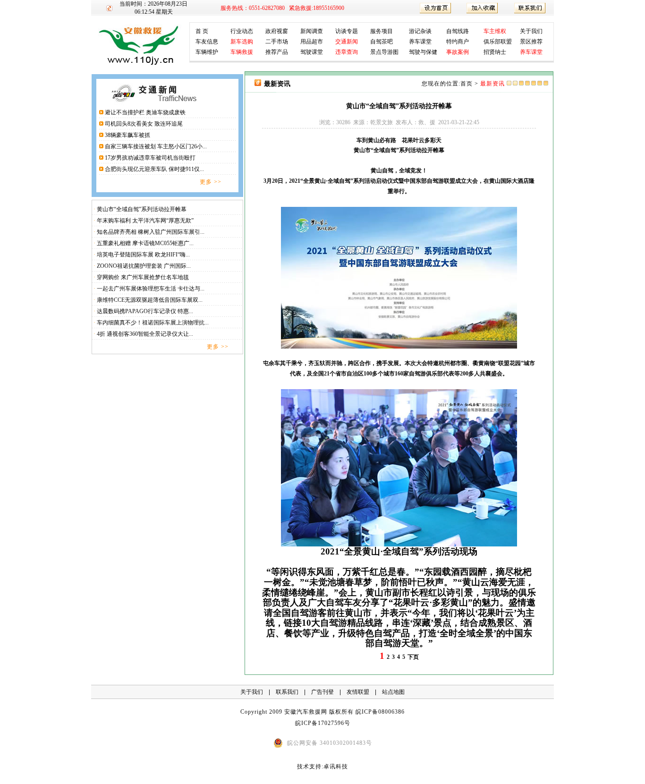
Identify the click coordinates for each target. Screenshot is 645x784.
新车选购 (241, 41)
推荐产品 (276, 52)
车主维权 (495, 31)
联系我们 (287, 692)
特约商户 (457, 41)
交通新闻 (346, 41)
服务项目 (381, 31)
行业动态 (241, 31)
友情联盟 (358, 692)
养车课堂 (420, 41)
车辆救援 (241, 52)
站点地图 (393, 692)
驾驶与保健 (423, 52)
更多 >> (210, 182)
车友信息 (206, 41)
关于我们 (531, 31)
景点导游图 (384, 52)
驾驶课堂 (311, 52)
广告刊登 (322, 692)
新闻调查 (311, 31)
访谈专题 (346, 31)
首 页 (201, 31)
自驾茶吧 (381, 41)
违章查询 (346, 52)
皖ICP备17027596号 (322, 723)
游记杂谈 (420, 31)
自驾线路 (457, 31)
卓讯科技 (335, 766)
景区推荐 (531, 41)
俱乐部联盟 (498, 41)
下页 (413, 657)
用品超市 (311, 41)
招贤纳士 (495, 52)
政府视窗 (276, 31)
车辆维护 (206, 52)
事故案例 (457, 52)
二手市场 (276, 41)
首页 (466, 83)
